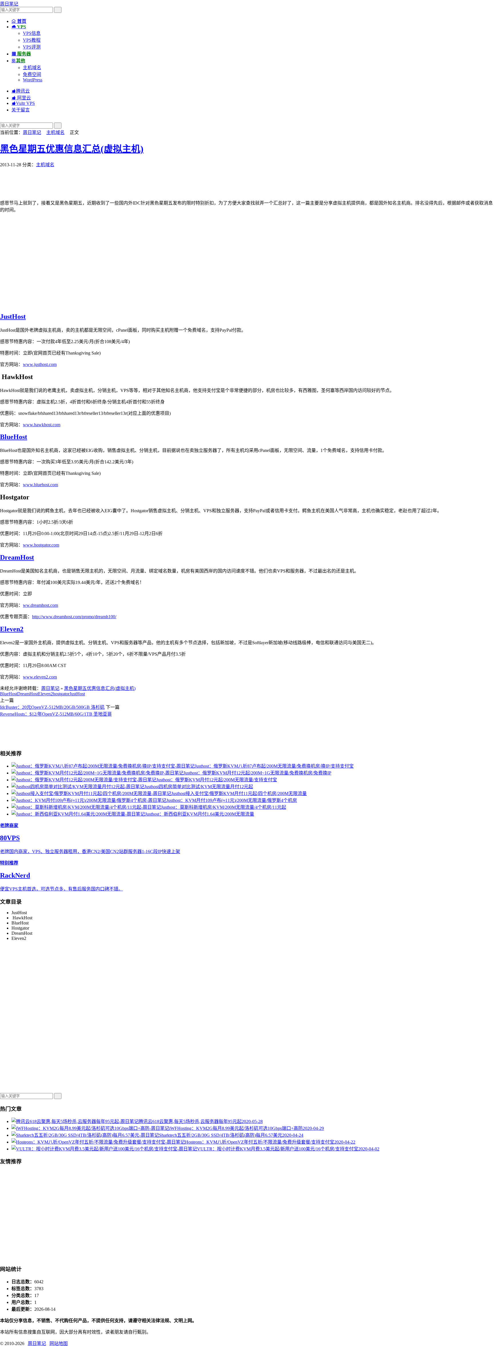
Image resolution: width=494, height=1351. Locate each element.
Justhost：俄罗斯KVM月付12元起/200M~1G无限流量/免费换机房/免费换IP (257, 772)
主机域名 (32, 67)
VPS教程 (32, 40)
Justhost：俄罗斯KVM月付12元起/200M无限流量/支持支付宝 (216, 779)
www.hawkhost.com (41, 424)
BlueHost (13, 437)
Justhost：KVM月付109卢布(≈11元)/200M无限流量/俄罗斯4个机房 (231, 800)
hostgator (61, 693)
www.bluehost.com (40, 484)
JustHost (13, 316)
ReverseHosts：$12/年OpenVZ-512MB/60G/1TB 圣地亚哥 (56, 714)
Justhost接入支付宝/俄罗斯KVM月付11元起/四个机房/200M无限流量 (239, 793)
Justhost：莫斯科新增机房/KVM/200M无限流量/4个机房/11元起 (223, 807)
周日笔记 (9, 3)
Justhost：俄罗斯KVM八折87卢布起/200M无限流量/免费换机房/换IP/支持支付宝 (274, 766)
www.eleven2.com (40, 677)
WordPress (32, 79)
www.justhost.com (40, 364)
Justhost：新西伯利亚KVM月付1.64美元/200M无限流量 (199, 814)
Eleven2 (11, 629)
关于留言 (20, 109)
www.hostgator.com (41, 545)
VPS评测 (32, 47)
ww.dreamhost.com (40, 605)
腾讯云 (20, 91)
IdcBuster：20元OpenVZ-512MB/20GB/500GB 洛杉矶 (52, 707)
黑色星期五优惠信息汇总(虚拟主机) (72, 149)
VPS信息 (32, 33)
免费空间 (32, 74)
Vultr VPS (23, 103)
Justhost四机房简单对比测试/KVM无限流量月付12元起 (198, 786)
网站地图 (58, 1343)
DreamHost (17, 557)
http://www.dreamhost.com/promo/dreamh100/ (74, 616)
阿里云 (21, 97)
